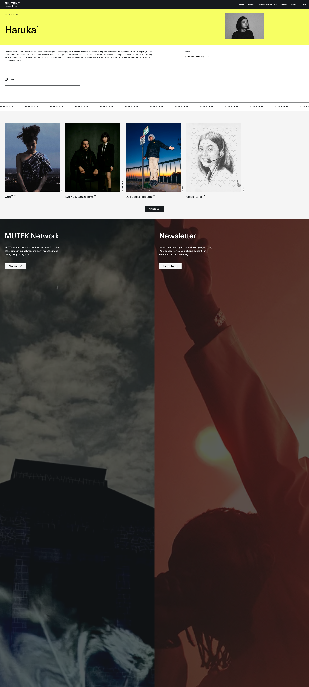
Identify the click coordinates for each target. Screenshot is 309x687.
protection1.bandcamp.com (196, 56)
